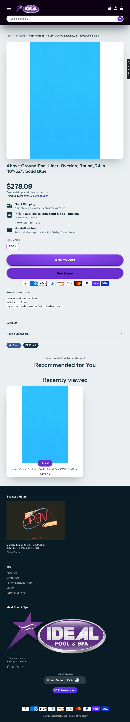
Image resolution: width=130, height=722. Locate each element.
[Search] (120, 19)
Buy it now (65, 273)
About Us (11, 572)
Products (20, 35)
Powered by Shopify (78, 715)
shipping (21, 192)
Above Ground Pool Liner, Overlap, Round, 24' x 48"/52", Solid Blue (44, 431)
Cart (122, 8)
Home (9, 35)
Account (115, 8)
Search (10, 587)
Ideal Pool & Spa (59, 715)
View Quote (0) (128, 68)
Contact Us (12, 577)
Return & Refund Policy (19, 582)
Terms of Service (15, 592)
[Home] (27, 8)
